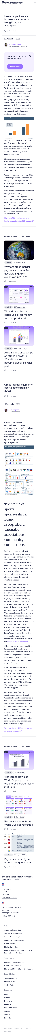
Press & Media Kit (10, 1008)
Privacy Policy (9, 981)
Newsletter (8, 1001)
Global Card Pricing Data (13, 937)
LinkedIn (7, 1018)
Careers (7, 1011)
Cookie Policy (9, 985)
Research (7, 1004)
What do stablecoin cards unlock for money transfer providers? (18, 315)
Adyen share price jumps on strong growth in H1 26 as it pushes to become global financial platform (18, 359)
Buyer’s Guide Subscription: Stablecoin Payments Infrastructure (18, 951)
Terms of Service (10, 978)
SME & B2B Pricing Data (13, 933)
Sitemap (7, 1014)
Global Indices (9, 943)
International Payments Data (14, 962)
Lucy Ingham (14, 410)
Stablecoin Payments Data (14, 940)
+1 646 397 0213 (8, 916)
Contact (7, 998)
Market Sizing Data (11, 947)
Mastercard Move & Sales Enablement (18, 969)
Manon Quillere (15, 44)
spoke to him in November (17, 642)
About (6, 994)
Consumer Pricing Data (12, 930)
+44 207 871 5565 (9, 898)
